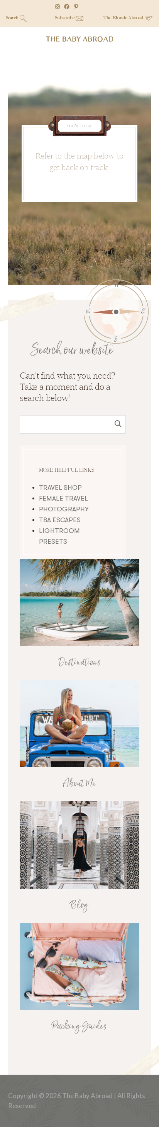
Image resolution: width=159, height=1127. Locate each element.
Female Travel (63, 498)
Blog (79, 905)
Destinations (80, 662)
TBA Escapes (60, 520)
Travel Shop (60, 487)
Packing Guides (79, 1026)
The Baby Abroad (79, 39)
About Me (79, 784)
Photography (63, 509)
